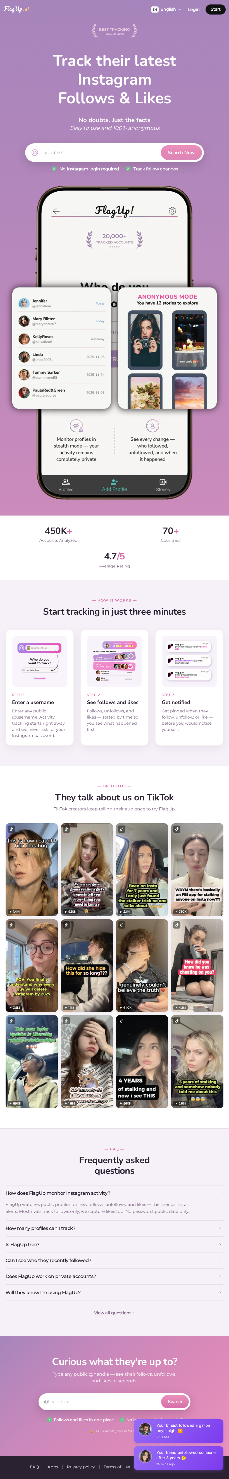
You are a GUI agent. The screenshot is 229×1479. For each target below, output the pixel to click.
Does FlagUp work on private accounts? (51, 1276)
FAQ (34, 1467)
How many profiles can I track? (40, 1228)
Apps (52, 1467)
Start (216, 9)
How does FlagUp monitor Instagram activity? (58, 1193)
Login (194, 9)
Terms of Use (117, 1467)
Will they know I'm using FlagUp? (43, 1292)
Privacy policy (81, 1467)
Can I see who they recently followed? (48, 1260)
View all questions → (114, 1312)
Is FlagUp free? (22, 1244)
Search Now (181, 152)
